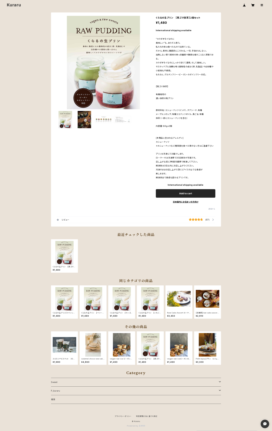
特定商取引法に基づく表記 (146, 416)
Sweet (54, 382)
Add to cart (185, 193)
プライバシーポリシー (123, 416)
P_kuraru (55, 391)
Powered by (133, 426)
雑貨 (53, 399)
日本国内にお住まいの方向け (185, 202)
